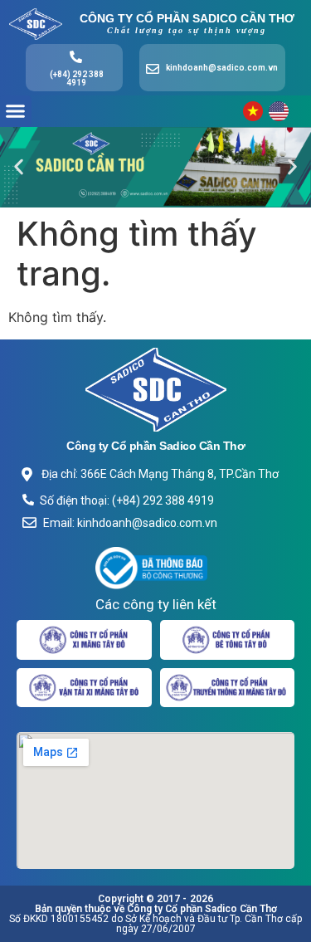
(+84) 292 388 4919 (77, 78)
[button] (16, 111)
